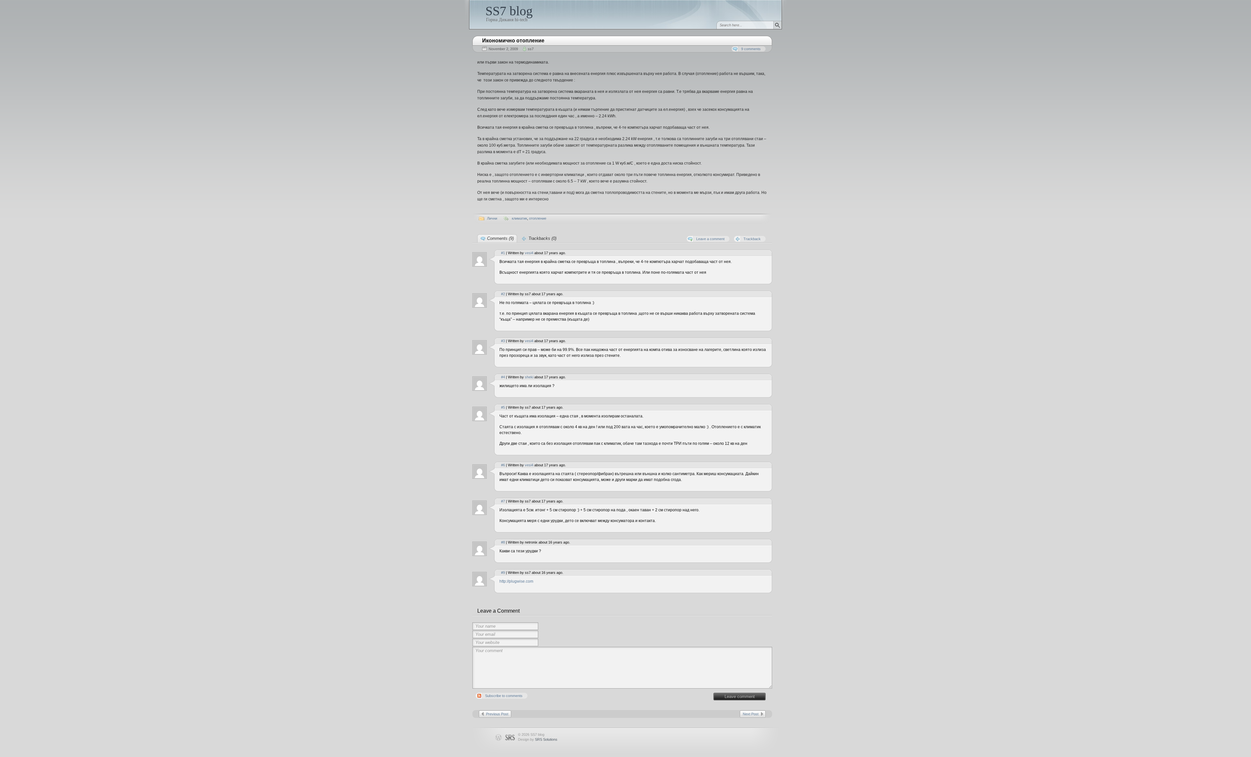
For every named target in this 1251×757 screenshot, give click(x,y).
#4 (503, 377)
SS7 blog (509, 11)
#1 (503, 253)
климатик (519, 218)
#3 (503, 341)
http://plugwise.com (516, 581)
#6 (503, 465)
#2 (503, 294)
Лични (492, 218)
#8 (503, 542)
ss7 (531, 49)
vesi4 (529, 253)
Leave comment (740, 696)
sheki (529, 377)
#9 (503, 573)
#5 (503, 407)
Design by (537, 739)
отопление (537, 218)
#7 (503, 501)
